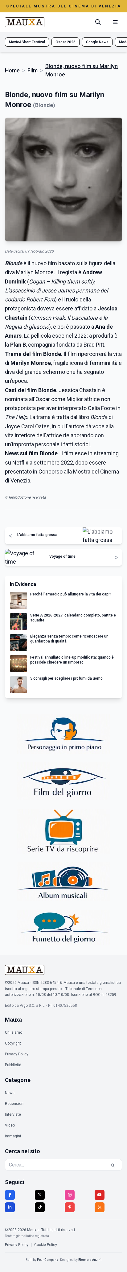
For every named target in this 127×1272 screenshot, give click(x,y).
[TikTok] (40, 1207)
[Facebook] (10, 1195)
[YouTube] (99, 1195)
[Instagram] (70, 1195)
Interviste (13, 1114)
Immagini (13, 1136)
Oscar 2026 (65, 42)
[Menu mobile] (115, 22)
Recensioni (14, 1103)
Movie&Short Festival (27, 42)
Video (10, 1125)
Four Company (47, 1259)
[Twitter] (40, 1195)
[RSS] (99, 1207)
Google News (97, 42)
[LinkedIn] (10, 1207)
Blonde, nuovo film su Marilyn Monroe (81, 70)
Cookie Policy (45, 1245)
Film (32, 70)
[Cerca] (98, 22)
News (9, 1093)
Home (12, 70)
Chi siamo (13, 1032)
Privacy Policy (16, 1054)
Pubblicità (13, 1065)
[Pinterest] (70, 1207)
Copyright (13, 1043)
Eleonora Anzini (89, 1259)
